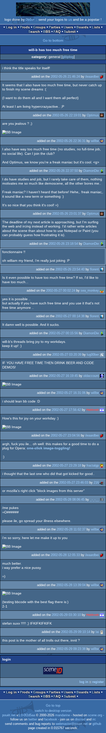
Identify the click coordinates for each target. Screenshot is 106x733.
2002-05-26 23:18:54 (63, 243)
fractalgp (93, 465)
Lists (96, 27)
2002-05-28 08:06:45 (70, 499)
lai (97, 632)
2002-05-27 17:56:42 (66, 410)
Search (34, 32)
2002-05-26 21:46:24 (65, 76)
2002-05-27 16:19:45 (63, 376)
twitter (32, 719)
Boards (82, 27)
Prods (25, 27)
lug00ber (93, 354)
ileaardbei (92, 76)
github (96, 724)
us (70, 19)
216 (96, 482)
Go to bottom (53, 40)
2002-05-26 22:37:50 (63, 171)
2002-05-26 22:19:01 (66, 115)
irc (94, 719)
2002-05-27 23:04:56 (65, 435)
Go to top (53, 705)
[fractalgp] (102, 465)
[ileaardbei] (102, 76)
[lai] (102, 632)
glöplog (68, 57)
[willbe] (102, 141)
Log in (11, 27)
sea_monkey (90, 290)
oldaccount (91, 376)
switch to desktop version (53, 711)
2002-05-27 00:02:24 (60, 290)
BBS (46, 32)
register (98, 682)
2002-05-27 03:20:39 (66, 354)
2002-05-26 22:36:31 (71, 141)
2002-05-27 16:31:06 (71, 393)
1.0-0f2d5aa (26, 715)
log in (83, 682)
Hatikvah (92, 410)
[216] (102, 482)
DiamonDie (91, 171)
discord (80, 719)
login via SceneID (53, 671)
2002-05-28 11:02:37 (71, 529)
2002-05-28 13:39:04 (71, 585)
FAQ (57, 32)
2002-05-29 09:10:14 (75, 632)
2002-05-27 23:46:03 (73, 482)
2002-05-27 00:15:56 (63, 333)
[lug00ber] (102, 354)
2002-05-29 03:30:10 (66, 615)
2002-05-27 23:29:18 (66, 465)
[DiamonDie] (102, 171)
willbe (95, 141)
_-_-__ (94, 499)
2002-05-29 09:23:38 (71, 649)
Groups (39, 27)
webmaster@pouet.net (72, 724)
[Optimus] (102, 115)
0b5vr (30, 19)
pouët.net (9, 715)
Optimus (93, 115)
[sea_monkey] (102, 290)
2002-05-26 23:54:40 (70, 269)
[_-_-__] (102, 499)
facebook (50, 719)
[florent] (102, 269)
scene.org (95, 715)
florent (94, 269)
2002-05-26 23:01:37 (66, 213)
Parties (54, 27)
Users (68, 27)
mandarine (62, 715)
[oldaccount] (102, 376)
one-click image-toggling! (48, 448)
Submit (70, 32)
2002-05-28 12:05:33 (65, 555)
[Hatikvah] (102, 410)
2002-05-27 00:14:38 (70, 316)
